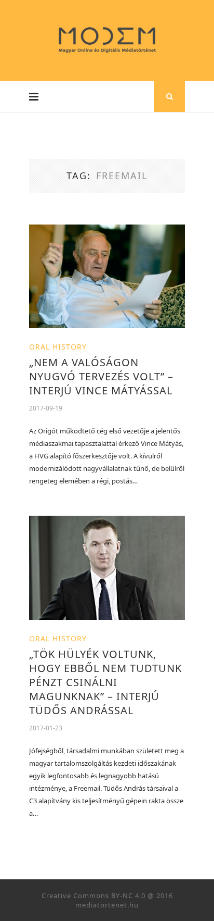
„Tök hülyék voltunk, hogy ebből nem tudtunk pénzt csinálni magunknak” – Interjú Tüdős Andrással (105, 682)
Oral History (58, 347)
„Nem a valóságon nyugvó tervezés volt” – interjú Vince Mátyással (101, 376)
